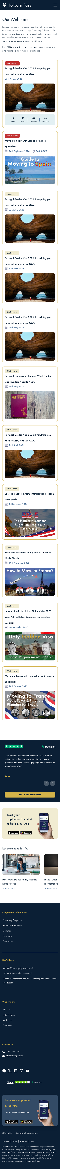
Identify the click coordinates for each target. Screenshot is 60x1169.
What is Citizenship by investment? (18, 968)
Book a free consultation (30, 794)
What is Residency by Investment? (17, 973)
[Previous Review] (46, 783)
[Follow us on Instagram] (21, 1071)
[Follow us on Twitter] (10, 1071)
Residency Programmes (12, 925)
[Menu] (55, 5)
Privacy (6, 1141)
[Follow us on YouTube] (27, 1071)
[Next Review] (52, 783)
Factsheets (7, 936)
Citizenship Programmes (13, 920)
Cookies (23, 1141)
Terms (14, 1141)
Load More (30, 731)
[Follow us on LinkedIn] (15, 1071)
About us (6, 1009)
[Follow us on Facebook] (4, 1071)
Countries (7, 930)
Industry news (9, 1015)
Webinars (7, 1020)
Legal (32, 1141)
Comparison (8, 941)
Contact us (7, 1025)
